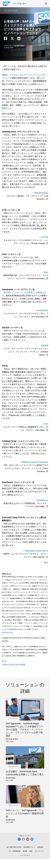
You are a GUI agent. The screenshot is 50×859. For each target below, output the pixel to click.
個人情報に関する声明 (14, 847)
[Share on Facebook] (5, 39)
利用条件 (40, 847)
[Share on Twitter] (12, 39)
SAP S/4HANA (20, 665)
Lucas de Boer (13, 739)
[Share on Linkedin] (18, 39)
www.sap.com (7, 632)
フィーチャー (12, 718)
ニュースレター (25, 855)
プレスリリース (9, 45)
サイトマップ (39, 851)
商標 (30, 851)
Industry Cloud (8, 665)
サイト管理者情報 (14, 851)
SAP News (20, 45)
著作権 (25, 851)
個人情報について (29, 847)
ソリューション (10, 10)
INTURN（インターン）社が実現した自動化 (23, 292)
